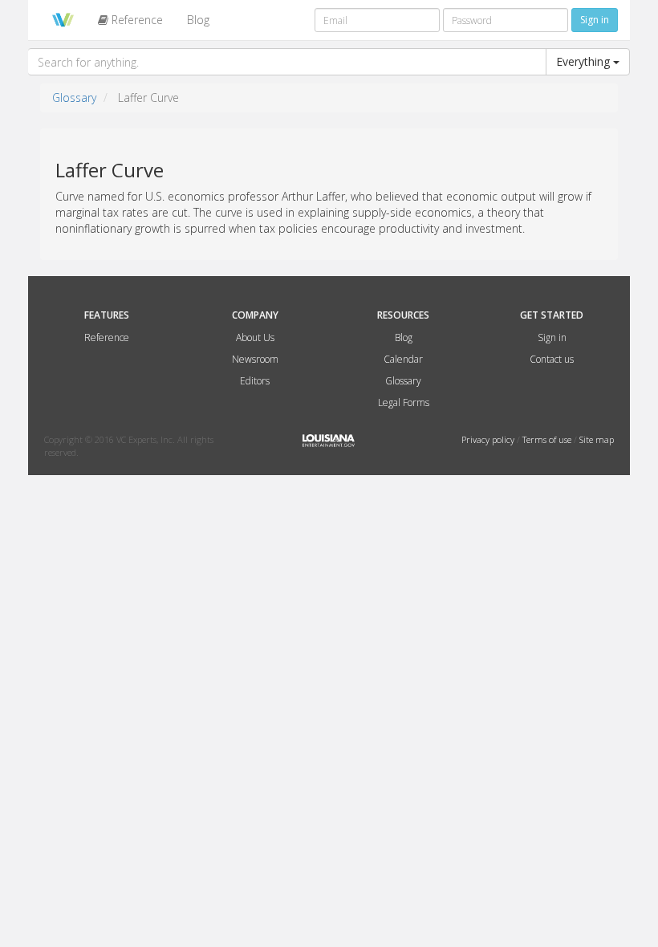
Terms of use (548, 439)
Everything (584, 61)
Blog (198, 19)
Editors (255, 381)
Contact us (552, 359)
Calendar (403, 359)
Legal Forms (403, 402)
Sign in (552, 337)
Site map (596, 439)
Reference (135, 19)
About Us (255, 337)
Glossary (74, 97)
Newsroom (255, 359)
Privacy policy (489, 439)
